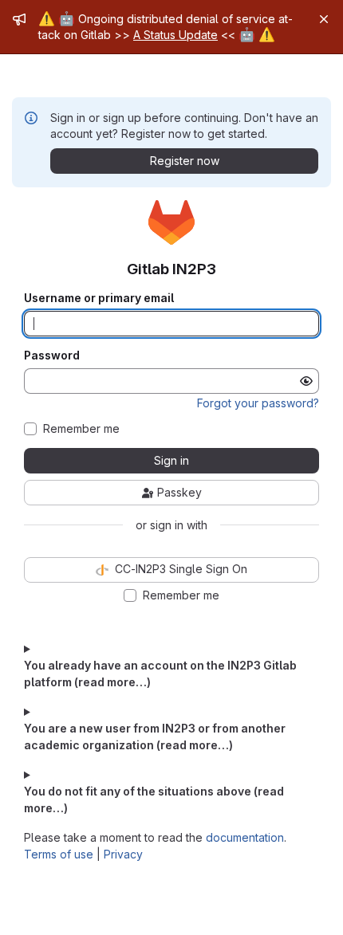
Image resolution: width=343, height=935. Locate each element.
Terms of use (58, 854)
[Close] (323, 19)
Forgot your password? (258, 403)
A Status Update (175, 34)
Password (52, 355)
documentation (245, 837)
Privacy (123, 854)
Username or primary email (99, 298)
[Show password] (306, 381)
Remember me (81, 428)
